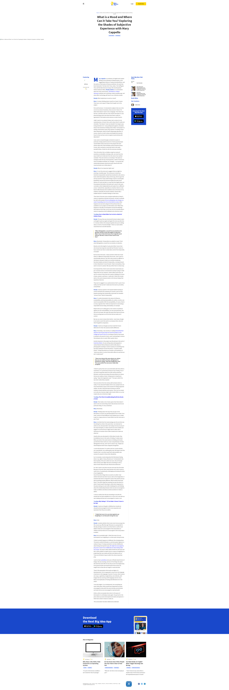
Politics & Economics (135, 667)
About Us (103, 683)
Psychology (118, 35)
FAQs (96, 683)
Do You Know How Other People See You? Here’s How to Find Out (114, 663)
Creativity (89, 667)
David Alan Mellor (98, 343)
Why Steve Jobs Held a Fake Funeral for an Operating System (91, 663)
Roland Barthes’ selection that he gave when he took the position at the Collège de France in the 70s (109, 332)
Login (132, 3)
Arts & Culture (111, 35)
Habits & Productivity (108, 667)
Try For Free (141, 3)
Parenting (128, 667)
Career (85, 667)
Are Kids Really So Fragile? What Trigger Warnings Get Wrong (134, 663)
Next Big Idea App (85, 683)
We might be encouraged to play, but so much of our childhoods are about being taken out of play (109, 547)
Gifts (90, 683)
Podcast (93, 683)
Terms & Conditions (109, 683)
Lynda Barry (104, 560)
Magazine (98, 12)
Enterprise (99, 683)
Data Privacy (115, 683)
